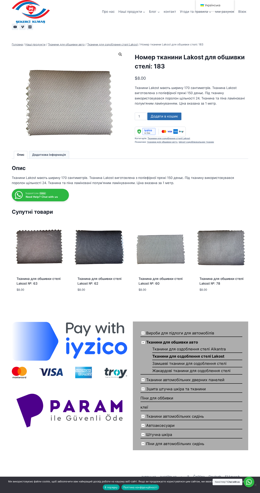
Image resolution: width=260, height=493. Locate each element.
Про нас (108, 11)
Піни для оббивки (156, 398)
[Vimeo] (22, 27)
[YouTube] (15, 27)
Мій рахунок (224, 11)
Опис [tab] (20, 154)
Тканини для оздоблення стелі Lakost (169, 138)
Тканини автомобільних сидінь (175, 416)
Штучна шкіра (159, 434)
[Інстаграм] (30, 27)
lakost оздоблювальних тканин (196, 142)
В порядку (111, 487)
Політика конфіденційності (140, 487)
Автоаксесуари (160, 425)
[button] (120, 54)
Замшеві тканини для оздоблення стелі (189, 363)
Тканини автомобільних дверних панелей (185, 380)
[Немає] (255, 485)
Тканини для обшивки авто (172, 342)
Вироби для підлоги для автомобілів (180, 333)
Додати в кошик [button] (30, 295)
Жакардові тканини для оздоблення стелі (191, 370)
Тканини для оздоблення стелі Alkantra (189, 349)
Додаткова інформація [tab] (49, 154)
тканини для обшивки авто (162, 142)
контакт (170, 11)
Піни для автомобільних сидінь (175, 443)
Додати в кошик (164, 116)
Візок (242, 11)
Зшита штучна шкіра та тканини (176, 389)
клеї (144, 407)
